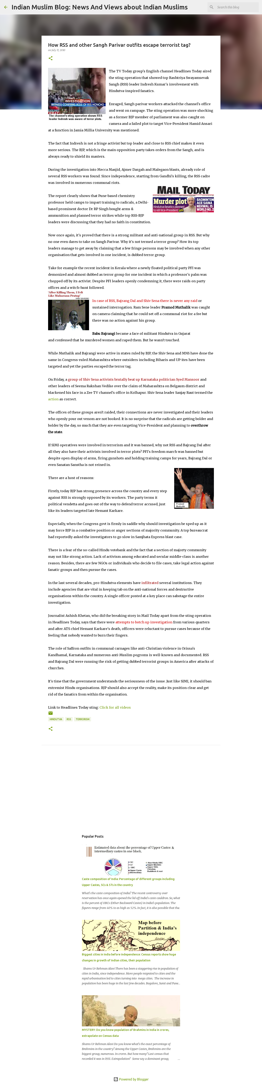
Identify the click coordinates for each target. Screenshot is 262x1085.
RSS (69, 719)
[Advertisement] (131, 793)
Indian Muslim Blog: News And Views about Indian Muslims (99, 7)
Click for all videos (115, 707)
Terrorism (82, 719)
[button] (50, 58)
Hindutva (56, 719)
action (53, 399)
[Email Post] (50, 714)
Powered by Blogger (133, 1079)
